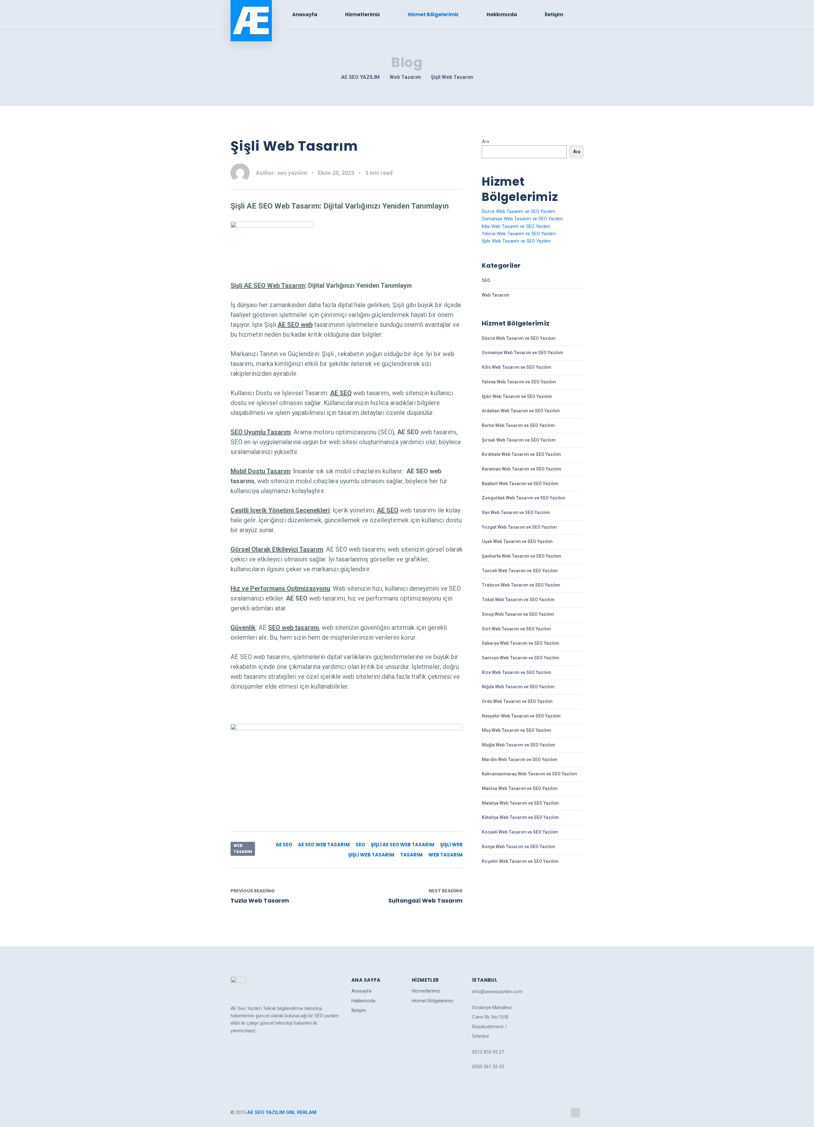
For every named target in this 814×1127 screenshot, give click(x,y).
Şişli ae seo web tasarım (402, 844)
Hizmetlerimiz (362, 14)
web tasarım (445, 854)
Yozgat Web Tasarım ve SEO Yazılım (519, 527)
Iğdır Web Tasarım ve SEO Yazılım (516, 241)
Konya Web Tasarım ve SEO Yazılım (518, 846)
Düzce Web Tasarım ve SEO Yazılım (518, 211)
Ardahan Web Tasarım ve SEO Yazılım (521, 410)
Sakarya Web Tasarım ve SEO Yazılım (520, 643)
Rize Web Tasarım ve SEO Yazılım (516, 672)
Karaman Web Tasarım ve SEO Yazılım (521, 468)
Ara (485, 141)
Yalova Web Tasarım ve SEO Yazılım (519, 234)
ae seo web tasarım (324, 844)
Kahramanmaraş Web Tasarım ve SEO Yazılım (529, 773)
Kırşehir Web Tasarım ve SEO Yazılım (520, 861)
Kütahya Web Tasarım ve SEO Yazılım (520, 817)
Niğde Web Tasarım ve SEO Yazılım (518, 686)
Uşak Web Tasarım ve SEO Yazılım (517, 541)
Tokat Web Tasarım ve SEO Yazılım (518, 599)
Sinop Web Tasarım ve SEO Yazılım (518, 614)
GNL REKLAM (301, 1112)
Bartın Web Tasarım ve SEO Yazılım (518, 425)
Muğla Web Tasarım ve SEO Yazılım (518, 744)
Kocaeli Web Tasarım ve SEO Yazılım (520, 832)
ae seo (284, 844)
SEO (360, 844)
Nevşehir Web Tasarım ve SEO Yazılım (521, 715)
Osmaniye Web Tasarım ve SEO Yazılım (522, 219)
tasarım (411, 854)
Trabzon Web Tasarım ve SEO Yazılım (521, 585)
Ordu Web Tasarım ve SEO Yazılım (517, 701)
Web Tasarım (242, 848)
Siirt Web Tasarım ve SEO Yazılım (516, 628)
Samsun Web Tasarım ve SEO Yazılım (520, 657)
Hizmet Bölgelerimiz (433, 14)
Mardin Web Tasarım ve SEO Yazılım (519, 759)
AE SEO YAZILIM (266, 1112)
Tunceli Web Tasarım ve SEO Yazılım (520, 570)
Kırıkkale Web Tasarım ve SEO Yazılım (521, 454)
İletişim (554, 14)
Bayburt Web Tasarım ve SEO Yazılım (520, 483)
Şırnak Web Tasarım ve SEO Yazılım (519, 440)
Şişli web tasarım (371, 854)
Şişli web (451, 844)
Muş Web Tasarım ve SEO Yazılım (516, 730)
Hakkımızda (501, 14)
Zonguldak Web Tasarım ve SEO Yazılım (523, 497)
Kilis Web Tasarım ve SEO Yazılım (516, 226)
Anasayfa (304, 14)
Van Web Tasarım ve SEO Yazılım (516, 512)
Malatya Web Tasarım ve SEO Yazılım (520, 803)
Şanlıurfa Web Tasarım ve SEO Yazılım (521, 556)
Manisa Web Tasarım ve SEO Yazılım (520, 788)
